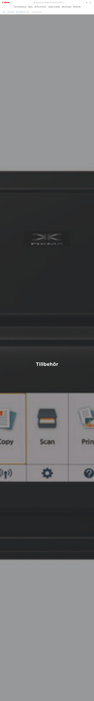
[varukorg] (90, 2)
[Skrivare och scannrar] (46, 6)
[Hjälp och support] (72, 6)
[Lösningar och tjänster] (60, 6)
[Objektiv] (33, 6)
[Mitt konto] (86, 2)
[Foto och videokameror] (27, 6)
